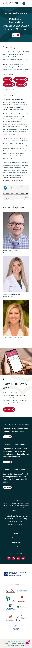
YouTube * (20, 84)
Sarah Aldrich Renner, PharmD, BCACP (13, 338)
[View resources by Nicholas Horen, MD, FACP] (16, 248)
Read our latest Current (15, 470)
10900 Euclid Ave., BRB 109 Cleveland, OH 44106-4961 (16, 521)
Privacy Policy (7, 643)
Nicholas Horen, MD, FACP (10, 250)
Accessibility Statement (23, 643)
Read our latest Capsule (15, 444)
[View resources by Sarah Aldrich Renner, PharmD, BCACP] (16, 335)
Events (16, 547)
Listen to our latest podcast (17, 424)
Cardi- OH (5, 199)
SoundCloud (7, 84)
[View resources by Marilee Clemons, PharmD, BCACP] (16, 292)
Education (16, 542)
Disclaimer (13, 643)
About (16, 533)
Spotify (6, 79)
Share (14, 35)
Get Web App (7, 409)
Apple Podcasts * (19, 79)
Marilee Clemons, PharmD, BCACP (12, 294)
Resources (16, 538)
